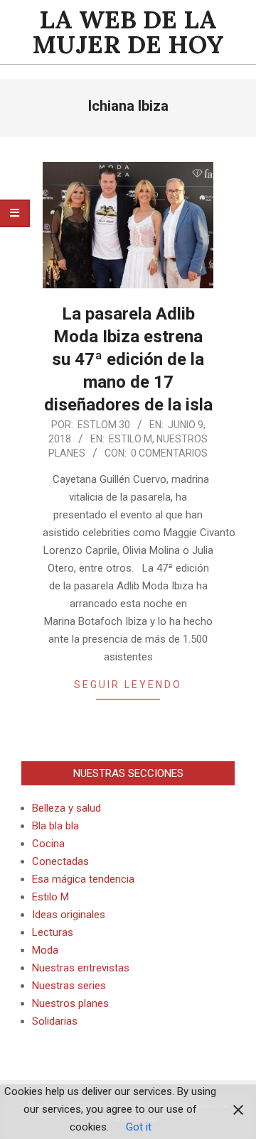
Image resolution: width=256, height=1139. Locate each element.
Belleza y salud (66, 808)
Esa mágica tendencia (83, 879)
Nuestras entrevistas (80, 967)
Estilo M (130, 439)
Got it (138, 1127)
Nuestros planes (70, 1003)
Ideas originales (68, 914)
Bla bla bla (55, 825)
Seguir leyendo (128, 684)
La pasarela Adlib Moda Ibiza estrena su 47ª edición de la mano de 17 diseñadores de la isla (128, 359)
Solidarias (55, 1021)
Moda (45, 950)
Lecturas (52, 932)
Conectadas (60, 861)
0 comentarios (169, 453)
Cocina (48, 843)
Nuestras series (69, 985)
